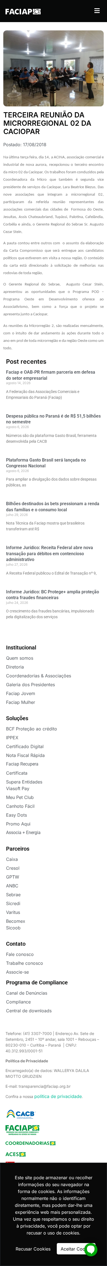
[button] (97, 11)
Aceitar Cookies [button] (77, 1249)
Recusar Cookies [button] (33, 1249)
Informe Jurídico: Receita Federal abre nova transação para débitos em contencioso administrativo (49, 553)
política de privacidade (58, 1096)
